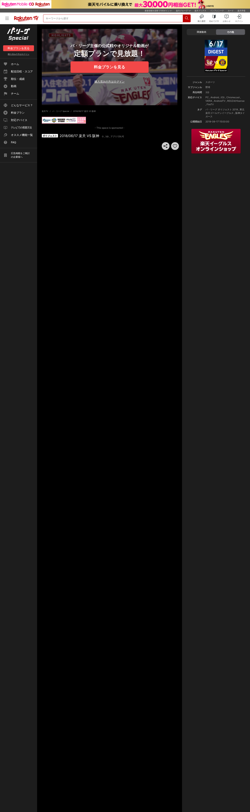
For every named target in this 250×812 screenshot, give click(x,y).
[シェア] (166, 146)
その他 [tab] (230, 31)
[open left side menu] (7, 18)
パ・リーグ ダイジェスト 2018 (221, 109)
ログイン (18, 54)
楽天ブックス (200, 10)
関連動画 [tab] (201, 31)
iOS (223, 97)
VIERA (208, 100)
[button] (175, 146)
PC (207, 97)
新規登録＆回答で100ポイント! (158, 10)
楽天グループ (182, 10)
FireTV (210, 104)
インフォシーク (217, 10)
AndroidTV (219, 100)
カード (231, 10)
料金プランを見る (109, 67)
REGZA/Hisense (236, 100)
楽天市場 (241, 10)
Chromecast (233, 97)
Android (215, 97)
